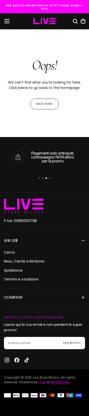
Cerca (9, 252)
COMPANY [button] (13, 297)
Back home (44, 104)
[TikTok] (27, 360)
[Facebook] (17, 360)
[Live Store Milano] (24, 205)
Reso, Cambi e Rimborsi (24, 261)
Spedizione (13, 270)
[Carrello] (83, 21)
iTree (42, 382)
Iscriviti (72, 343)
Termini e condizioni (21, 279)
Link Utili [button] (11, 240)
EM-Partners (59, 382)
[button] (7, 21)
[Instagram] (7, 360)
